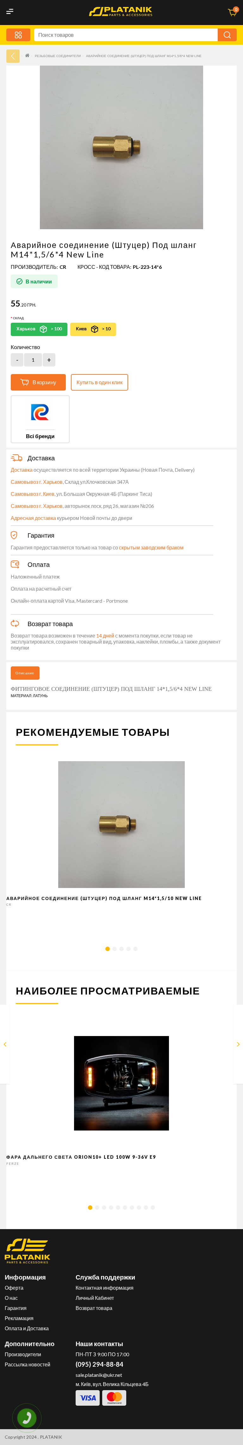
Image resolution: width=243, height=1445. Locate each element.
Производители (23, 1354)
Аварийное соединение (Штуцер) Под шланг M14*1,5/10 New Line (104, 898)
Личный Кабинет (95, 1298)
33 (13, 56)
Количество (25, 347)
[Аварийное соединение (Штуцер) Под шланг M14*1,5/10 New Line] (4, 1045)
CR (62, 267)
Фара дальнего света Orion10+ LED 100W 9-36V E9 (81, 1157)
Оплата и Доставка (27, 1328)
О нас (11, 1298)
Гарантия (16, 1308)
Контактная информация (105, 1288)
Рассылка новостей (27, 1364)
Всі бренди (40, 436)
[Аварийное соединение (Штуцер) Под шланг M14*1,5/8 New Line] (238, 1045)
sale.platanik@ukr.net (99, 1375)
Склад (18, 318)
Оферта (14, 1288)
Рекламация (19, 1318)
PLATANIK (51, 1437)
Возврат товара (94, 1308)
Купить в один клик (99, 382)
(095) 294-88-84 (99, 1364)
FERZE (12, 1163)
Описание (25, 673)
